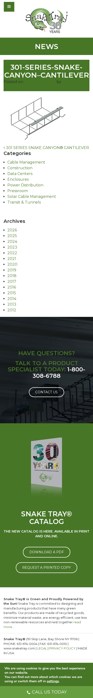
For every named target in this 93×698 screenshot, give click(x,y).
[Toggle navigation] (22, 6)
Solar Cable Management (31, 196)
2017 (11, 281)
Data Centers (19, 173)
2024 (12, 241)
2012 (11, 310)
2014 (11, 298)
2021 (11, 258)
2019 (11, 270)
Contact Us (46, 392)
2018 (11, 276)
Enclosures (18, 179)
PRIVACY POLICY (62, 648)
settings (53, 681)
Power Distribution (25, 185)
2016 (11, 287)
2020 (12, 264)
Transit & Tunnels (24, 202)
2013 (11, 304)
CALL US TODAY (49, 692)
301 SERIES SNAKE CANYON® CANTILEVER (47, 147)
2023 (12, 247)
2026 (12, 230)
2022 (12, 253)
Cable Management (26, 162)
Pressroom (17, 191)
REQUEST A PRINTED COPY (46, 567)
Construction (19, 168)
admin (68, 82)
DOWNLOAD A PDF (46, 552)
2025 (12, 236)
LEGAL (42, 648)
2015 (11, 293)
